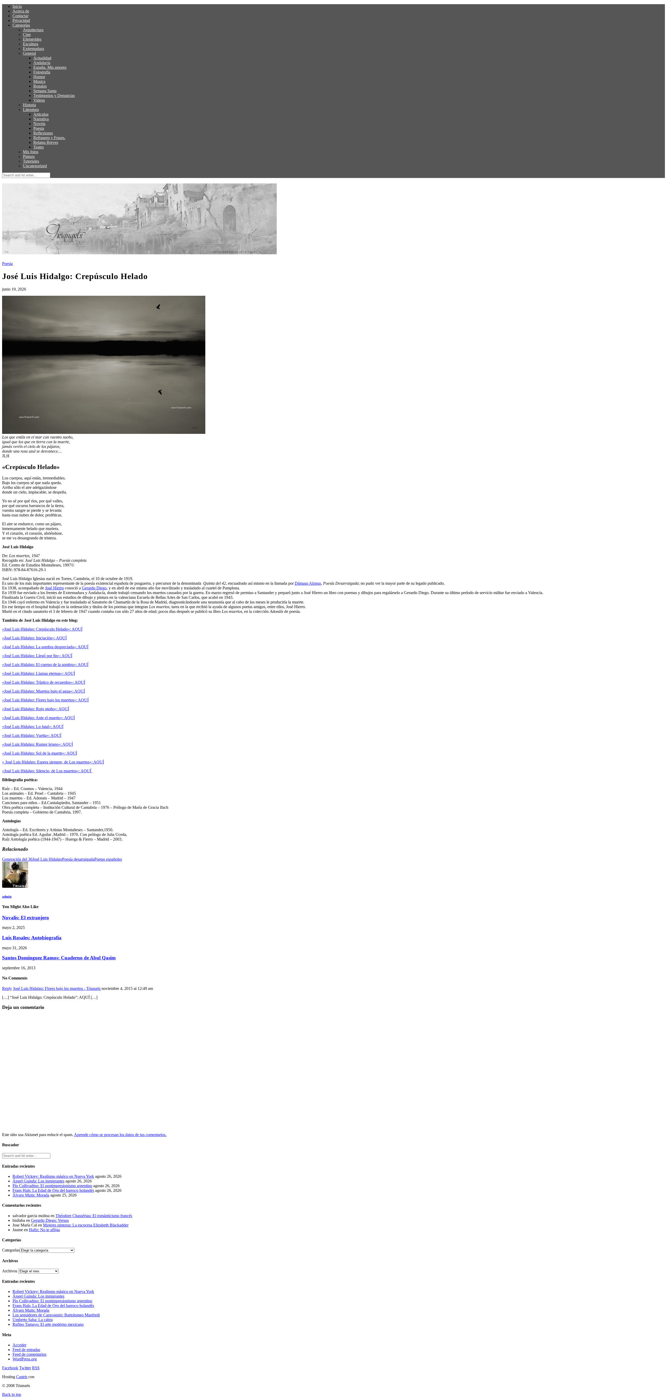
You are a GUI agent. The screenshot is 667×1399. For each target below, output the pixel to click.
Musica (39, 81)
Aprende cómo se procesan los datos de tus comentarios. (120, 1134)
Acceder (19, 1345)
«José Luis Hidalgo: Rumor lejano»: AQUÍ (37, 744)
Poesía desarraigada (78, 859)
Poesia (38, 128)
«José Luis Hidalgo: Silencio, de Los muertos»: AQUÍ (47, 771)
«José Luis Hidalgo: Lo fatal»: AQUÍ (32, 726)
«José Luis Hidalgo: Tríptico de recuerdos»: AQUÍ (43, 682)
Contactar (20, 16)
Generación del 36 (17, 859)
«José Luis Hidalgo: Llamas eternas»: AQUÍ (38, 673)
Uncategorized (35, 166)
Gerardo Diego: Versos (50, 1220)
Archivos (9, 1271)
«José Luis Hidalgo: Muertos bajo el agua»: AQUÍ (43, 691)
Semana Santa (45, 91)
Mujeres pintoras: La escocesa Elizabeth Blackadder (85, 1225)
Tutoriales (31, 161)
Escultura (30, 44)
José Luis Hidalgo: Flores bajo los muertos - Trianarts (57, 988)
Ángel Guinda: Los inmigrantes (38, 1181)
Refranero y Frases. (49, 137)
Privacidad (21, 20)
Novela (39, 123)
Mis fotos (30, 152)
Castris (21, 1377)
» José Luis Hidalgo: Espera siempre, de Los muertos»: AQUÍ (53, 762)
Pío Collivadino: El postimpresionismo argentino (52, 1186)
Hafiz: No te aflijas (44, 1230)
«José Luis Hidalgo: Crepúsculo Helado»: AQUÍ (42, 629)
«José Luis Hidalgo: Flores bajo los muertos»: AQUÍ (45, 700)
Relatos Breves (45, 142)
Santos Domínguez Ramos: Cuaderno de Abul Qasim (59, 957)
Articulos (40, 114)
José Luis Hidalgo (47, 859)
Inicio (17, 6)
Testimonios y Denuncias (54, 95)
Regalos (40, 86)
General (29, 53)
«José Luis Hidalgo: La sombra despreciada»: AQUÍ (45, 647)
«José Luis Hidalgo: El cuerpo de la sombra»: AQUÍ (45, 664)
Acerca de (21, 11)
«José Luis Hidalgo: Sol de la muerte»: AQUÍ (39, 753)
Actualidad (42, 58)
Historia (29, 105)
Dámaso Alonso (308, 583)
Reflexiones (43, 133)
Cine (27, 34)
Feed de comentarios (29, 1354)
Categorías (21, 25)
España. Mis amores (49, 67)
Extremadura (33, 48)
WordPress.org (25, 1359)
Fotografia (41, 72)
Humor (39, 77)
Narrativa (41, 119)
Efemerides (32, 39)
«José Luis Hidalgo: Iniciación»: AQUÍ (34, 638)
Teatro (38, 147)
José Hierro (54, 588)
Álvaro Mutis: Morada (31, 1195)
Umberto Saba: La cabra (33, 1319)
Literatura (31, 109)
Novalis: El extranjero (25, 917)
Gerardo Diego (94, 588)
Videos (39, 100)
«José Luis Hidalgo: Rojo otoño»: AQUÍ (35, 709)
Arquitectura (33, 30)
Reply (7, 988)
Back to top (11, 1394)
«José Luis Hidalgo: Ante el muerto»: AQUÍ (38, 718)
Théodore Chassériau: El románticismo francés (93, 1215)
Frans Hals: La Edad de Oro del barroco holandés (53, 1190)
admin (6, 896)
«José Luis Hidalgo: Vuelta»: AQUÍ (31, 735)
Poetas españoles (108, 859)
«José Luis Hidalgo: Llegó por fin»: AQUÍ (37, 656)
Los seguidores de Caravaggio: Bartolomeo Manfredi (56, 1315)
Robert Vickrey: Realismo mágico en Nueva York (53, 1176)
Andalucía (41, 62)
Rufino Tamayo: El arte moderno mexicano (48, 1324)
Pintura (29, 156)
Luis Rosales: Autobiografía (31, 937)
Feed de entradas (26, 1349)
